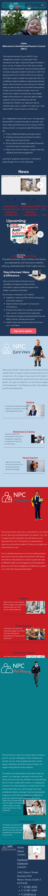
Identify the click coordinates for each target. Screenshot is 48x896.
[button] (14, 200)
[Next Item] (40, 185)
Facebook (22, 859)
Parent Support (30, 458)
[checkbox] (7, 200)
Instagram (22, 863)
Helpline (30, 402)
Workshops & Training (24, 431)
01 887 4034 (30, 886)
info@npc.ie (30, 894)
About (20, 851)
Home (20, 847)
